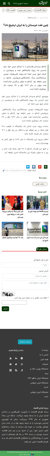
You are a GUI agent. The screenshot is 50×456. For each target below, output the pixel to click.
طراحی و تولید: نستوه (25, 454)
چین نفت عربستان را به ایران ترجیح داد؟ (25, 25)
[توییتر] (16, 364)
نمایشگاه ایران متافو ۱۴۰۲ (38, 378)
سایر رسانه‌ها (32, 17)
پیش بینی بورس (24, 10)
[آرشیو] (10, 370)
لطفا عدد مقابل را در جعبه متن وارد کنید (31, 298)
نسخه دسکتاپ (25, 341)
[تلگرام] (21, 358)
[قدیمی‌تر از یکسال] (37, 203)
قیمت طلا (11, 10)
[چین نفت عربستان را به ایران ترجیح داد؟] (25, 47)
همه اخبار (44, 359)
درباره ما (45, 350)
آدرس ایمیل (43, 271)
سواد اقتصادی (40, 10)
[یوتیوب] (10, 358)
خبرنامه (45, 364)
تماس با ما (44, 354)
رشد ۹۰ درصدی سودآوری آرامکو (12, 237)
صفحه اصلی (44, 17)
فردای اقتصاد (25, 3)
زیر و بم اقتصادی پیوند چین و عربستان (38, 213)
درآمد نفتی (40, 184)
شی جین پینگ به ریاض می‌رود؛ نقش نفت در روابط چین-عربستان (12, 214)
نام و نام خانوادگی (41, 260)
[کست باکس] (21, 370)
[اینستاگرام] (21, 364)
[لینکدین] (16, 358)
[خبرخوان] (16, 370)
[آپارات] (10, 364)
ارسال (5, 308)
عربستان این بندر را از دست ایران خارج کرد (37, 239)
